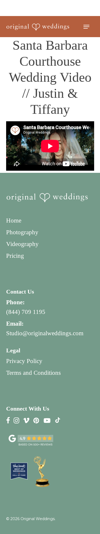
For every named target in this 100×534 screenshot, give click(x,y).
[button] (86, 26)
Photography (22, 232)
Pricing (15, 255)
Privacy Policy (24, 361)
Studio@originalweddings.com (44, 333)
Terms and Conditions (33, 372)
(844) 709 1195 (25, 312)
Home (13, 220)
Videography (22, 244)
